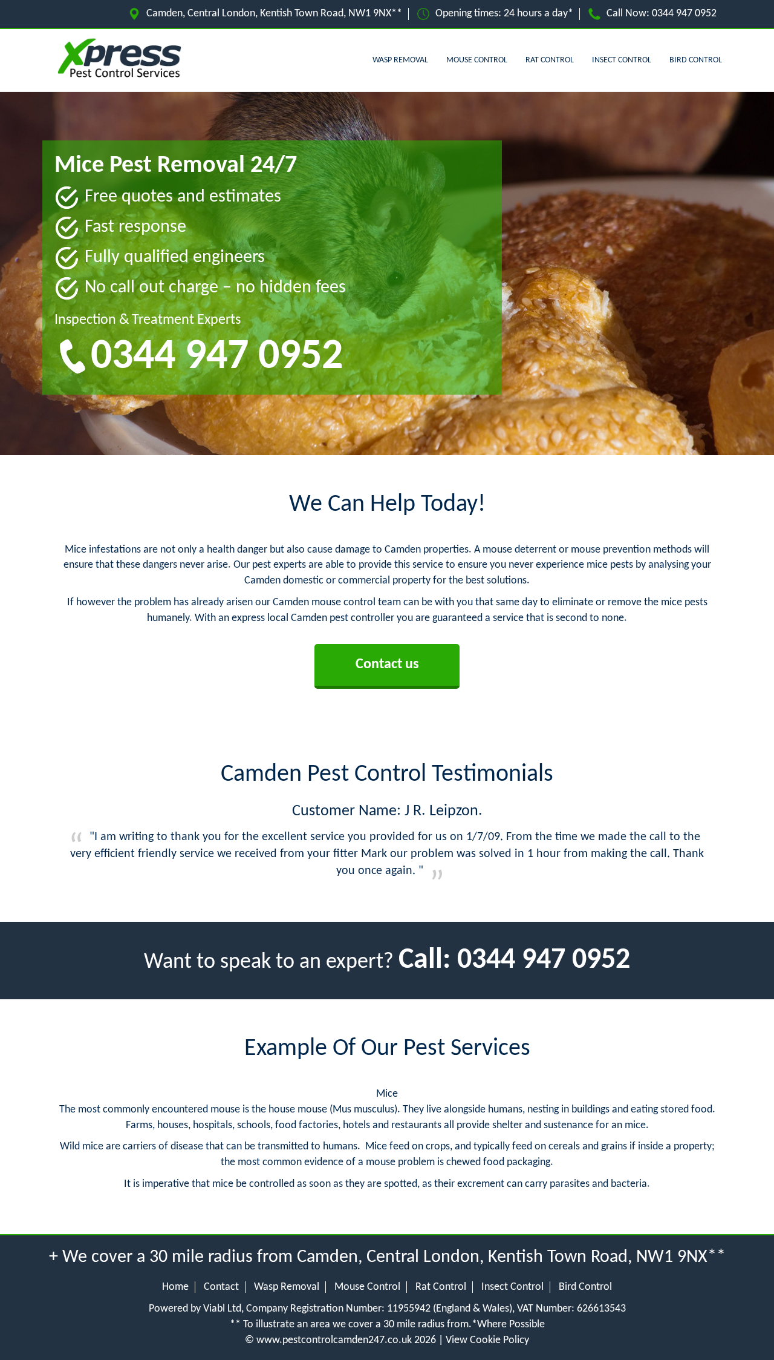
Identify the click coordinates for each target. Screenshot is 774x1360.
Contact (221, 1287)
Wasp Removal (400, 60)
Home (175, 1287)
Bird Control (695, 60)
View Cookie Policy (487, 1340)
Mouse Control (476, 60)
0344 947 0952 (684, 13)
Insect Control (621, 60)
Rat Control (549, 60)
